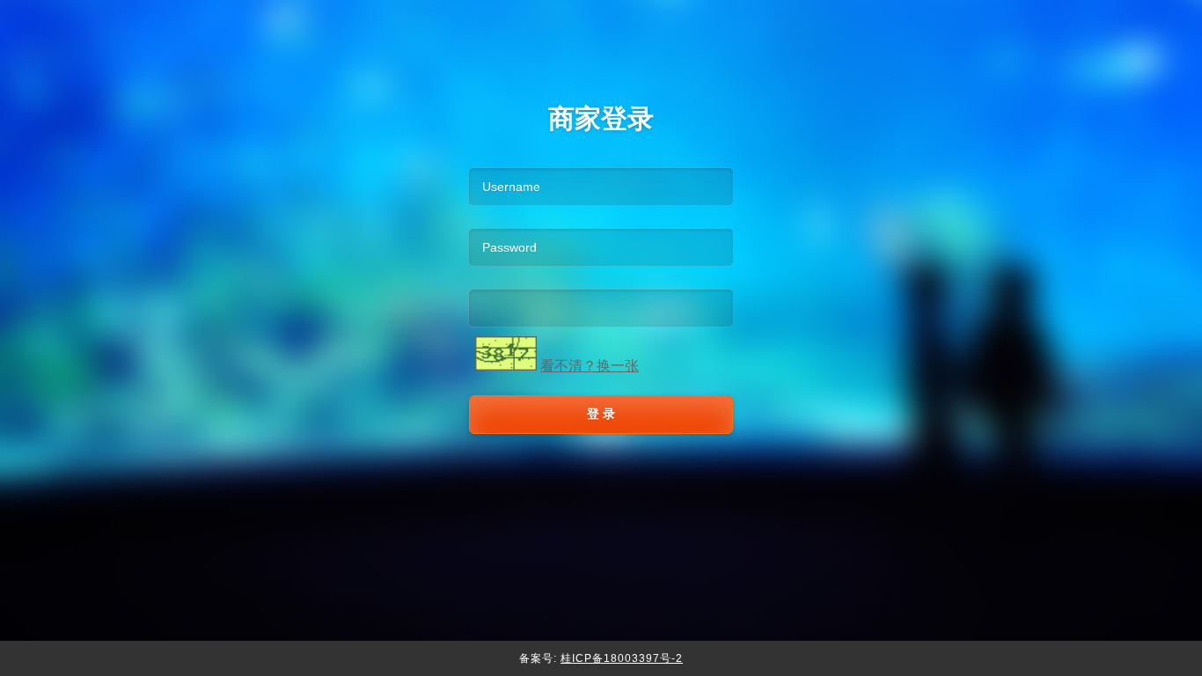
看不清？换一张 (589, 365)
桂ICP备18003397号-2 (622, 658)
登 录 (601, 414)
